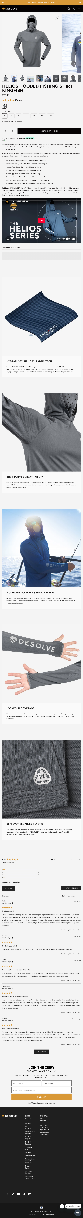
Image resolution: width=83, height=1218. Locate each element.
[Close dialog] (64, 583)
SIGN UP (41, 627)
